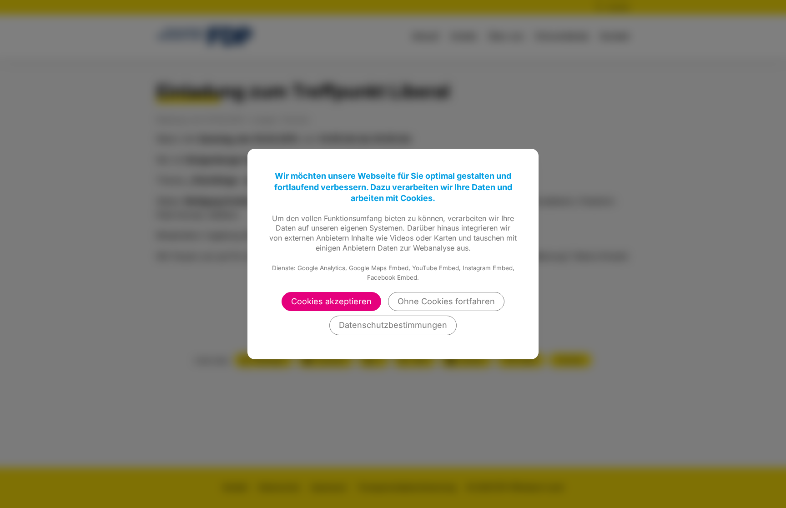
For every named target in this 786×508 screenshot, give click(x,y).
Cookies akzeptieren (331, 301)
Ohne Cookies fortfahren (446, 301)
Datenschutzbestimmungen (393, 325)
